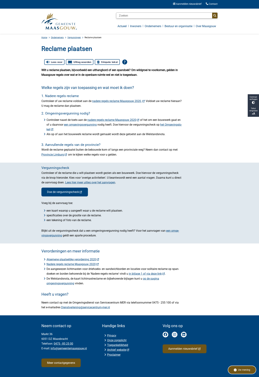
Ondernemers (57, 37)
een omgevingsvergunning (80, 124)
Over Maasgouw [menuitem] (206, 26)
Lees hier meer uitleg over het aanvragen (90, 182)
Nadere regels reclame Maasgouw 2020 (71, 264)
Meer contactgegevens (61, 362)
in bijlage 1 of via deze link (145, 273)
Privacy (111, 335)
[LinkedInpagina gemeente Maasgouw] (184, 334)
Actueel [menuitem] (122, 26)
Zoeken (214, 15)
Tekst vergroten (253, 109)
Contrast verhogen (253, 98)
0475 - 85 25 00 (63, 343)
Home (44, 37)
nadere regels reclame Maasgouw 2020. (117, 101)
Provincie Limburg (52, 154)
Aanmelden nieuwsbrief (183, 348)
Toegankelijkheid (117, 345)
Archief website (116, 349)
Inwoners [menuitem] (135, 26)
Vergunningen (74, 37)
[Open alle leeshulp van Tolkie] (124, 62)
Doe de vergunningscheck (63, 192)
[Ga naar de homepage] (59, 21)
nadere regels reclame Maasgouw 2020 (111, 120)
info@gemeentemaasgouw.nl (69, 348)
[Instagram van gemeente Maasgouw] (174, 334)
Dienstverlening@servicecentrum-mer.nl (85, 307)
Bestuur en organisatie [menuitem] (178, 26)
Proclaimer (114, 354)
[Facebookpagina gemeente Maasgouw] (165, 334)
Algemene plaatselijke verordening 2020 (71, 259)
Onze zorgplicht (117, 340)
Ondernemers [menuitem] (153, 26)
